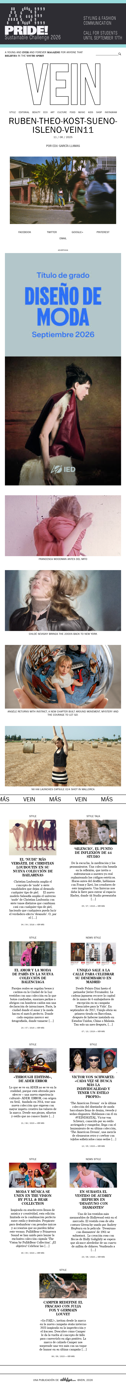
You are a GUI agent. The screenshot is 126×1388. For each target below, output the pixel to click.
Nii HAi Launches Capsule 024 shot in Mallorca (63, 789)
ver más (40, 925)
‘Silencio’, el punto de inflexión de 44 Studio (93, 853)
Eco (45, 112)
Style (12, 112)
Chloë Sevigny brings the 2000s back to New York (63, 634)
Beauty (36, 112)
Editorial (24, 112)
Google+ (6, 1386)
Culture (62, 112)
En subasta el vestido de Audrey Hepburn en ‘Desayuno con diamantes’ (93, 1199)
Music (81, 112)
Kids (90, 112)
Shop (99, 112)
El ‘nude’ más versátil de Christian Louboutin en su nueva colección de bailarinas (32, 867)
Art (52, 112)
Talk (97, 816)
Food (72, 112)
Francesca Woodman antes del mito (63, 559)
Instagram (111, 112)
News (89, 938)
